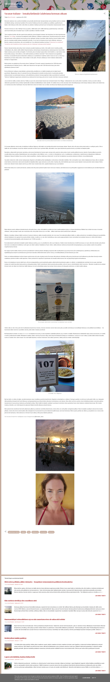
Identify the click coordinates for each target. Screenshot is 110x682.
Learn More (86, 678)
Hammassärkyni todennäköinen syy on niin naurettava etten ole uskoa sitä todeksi (35, 619)
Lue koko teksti (100, 595)
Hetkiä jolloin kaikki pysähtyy (15, 638)
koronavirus (43, 532)
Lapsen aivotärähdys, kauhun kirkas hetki (20, 657)
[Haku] (108, 4)
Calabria (23, 532)
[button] (104, 13)
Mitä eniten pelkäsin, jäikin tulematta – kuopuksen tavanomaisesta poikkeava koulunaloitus (39, 582)
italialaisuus (35, 532)
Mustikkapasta (12, 4)
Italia (29, 532)
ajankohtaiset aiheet (13, 532)
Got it (94, 678)
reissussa (51, 532)
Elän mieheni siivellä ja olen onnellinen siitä (21, 601)
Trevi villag (12, 36)
